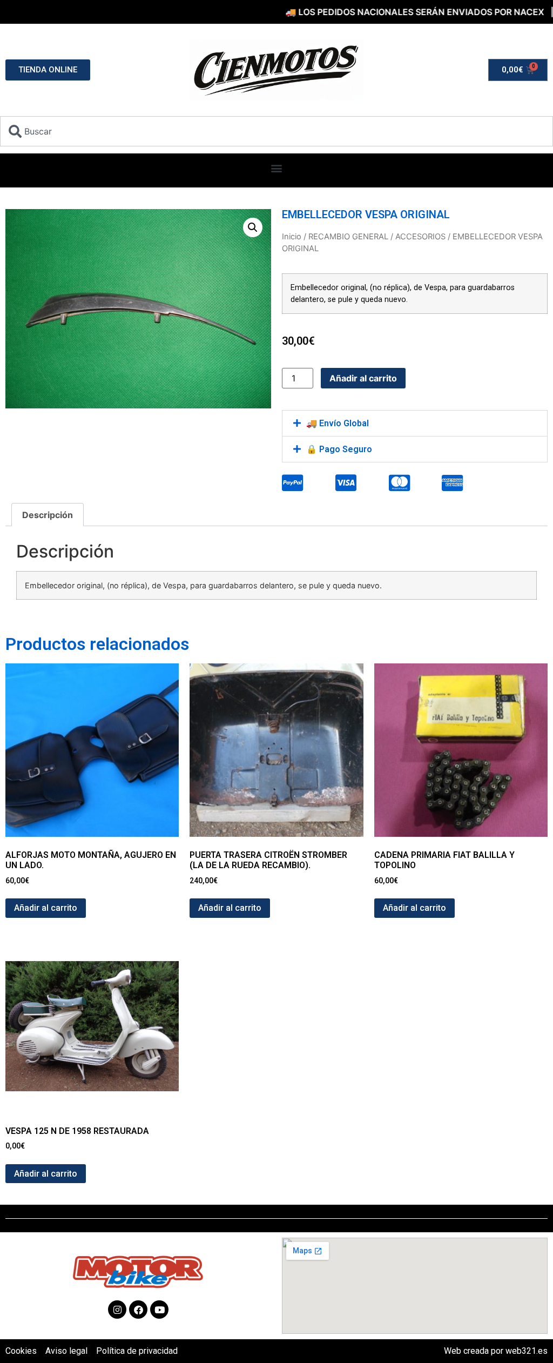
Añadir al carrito (363, 378)
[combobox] (276, 131)
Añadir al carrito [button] (45, 908)
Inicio (291, 236)
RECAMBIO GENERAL (348, 236)
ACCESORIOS (420, 236)
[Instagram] (117, 1309)
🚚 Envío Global (337, 423)
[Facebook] (138, 1309)
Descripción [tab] (47, 514)
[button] (277, 168)
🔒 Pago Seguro (339, 449)
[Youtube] (159, 1309)
